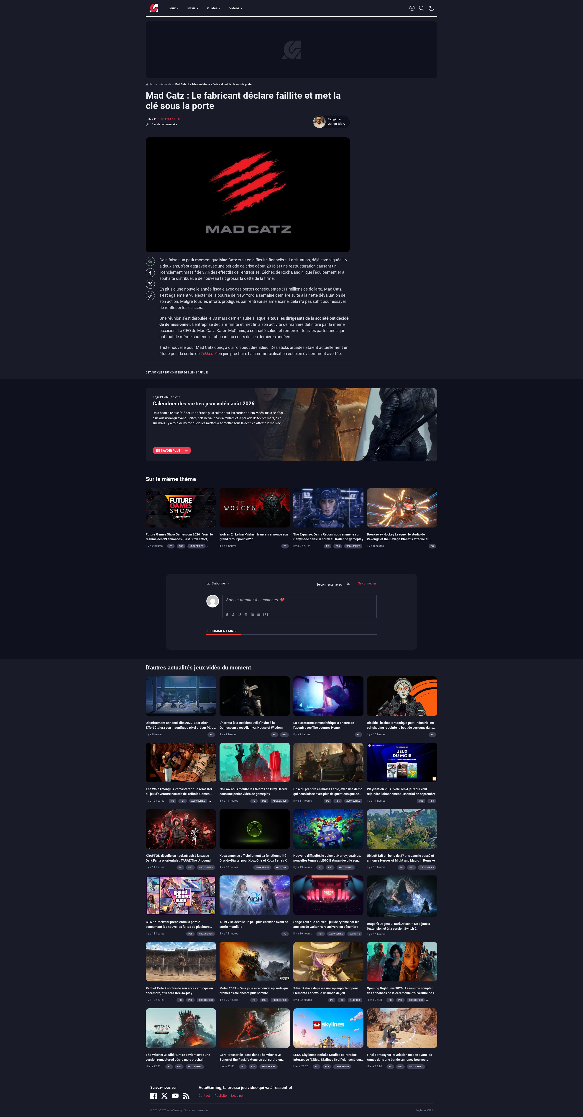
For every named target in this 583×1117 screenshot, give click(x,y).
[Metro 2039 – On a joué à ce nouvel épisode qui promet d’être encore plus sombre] (255, 961)
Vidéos (234, 8)
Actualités (166, 84)
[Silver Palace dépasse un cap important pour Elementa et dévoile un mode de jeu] (328, 961)
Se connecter (366, 583)
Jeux (172, 8)
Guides (212, 8)
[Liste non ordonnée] (259, 614)
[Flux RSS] (186, 1096)
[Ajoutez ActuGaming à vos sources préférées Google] (150, 261)
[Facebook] (153, 1096)
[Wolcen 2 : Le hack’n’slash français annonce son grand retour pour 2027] (255, 507)
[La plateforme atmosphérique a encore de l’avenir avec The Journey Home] (328, 696)
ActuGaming (153, 8)
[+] (265, 614)
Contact (204, 1095)
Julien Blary (336, 124)
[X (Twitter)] (164, 1096)
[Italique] (233, 614)
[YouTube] (175, 1096)
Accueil (153, 84)
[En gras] (227, 614)
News (191, 8)
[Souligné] (240, 614)
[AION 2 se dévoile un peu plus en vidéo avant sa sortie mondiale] (255, 895)
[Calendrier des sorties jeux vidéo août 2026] (291, 424)
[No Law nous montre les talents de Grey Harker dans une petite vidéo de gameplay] (255, 762)
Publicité (221, 1095)
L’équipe (237, 1095)
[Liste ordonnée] (252, 614)
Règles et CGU (424, 1110)
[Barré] (246, 614)
